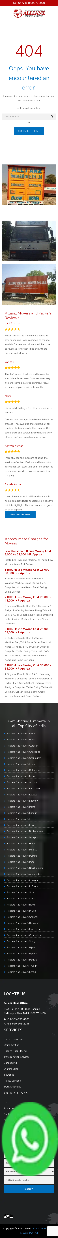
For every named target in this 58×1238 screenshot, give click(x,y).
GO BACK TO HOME (29, 131)
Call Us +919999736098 (29, 3)
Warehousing (11, 1069)
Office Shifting (11, 1045)
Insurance (9, 1075)
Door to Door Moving (15, 1051)
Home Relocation (13, 1039)
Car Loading (10, 1063)
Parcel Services (12, 1080)
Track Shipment (12, 1086)
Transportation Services (17, 1057)
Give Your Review (20, 514)
